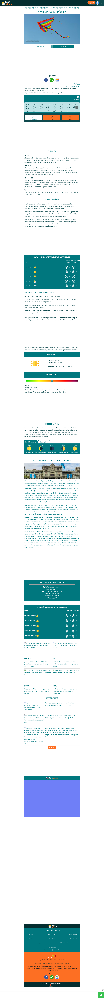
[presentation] (76, 107)
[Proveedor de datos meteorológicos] (52, 985)
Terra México (73, 935)
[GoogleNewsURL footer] (57, 977)
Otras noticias (64, 943)
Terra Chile (30, 935)
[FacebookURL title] (46, 80)
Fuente (73, 86)
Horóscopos (73, 939)
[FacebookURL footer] (46, 977)
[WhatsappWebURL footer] (52, 977)
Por (77, 84)
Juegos (40, 943)
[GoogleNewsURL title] (57, 80)
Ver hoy (63, 47)
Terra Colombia (52, 935)
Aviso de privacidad (47, 963)
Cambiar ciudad (41, 47)
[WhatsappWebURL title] (52, 80)
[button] (10, 62)
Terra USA (52, 939)
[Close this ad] (102, 991)
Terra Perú (30, 939)
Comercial (48, 950)
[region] (52, 61)
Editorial (56, 950)
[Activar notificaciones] (94, 995)
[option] (33, 118)
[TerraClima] (97, 3)
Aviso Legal (38, 963)
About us (66, 963)
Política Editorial (58, 963)
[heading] (52, 747)
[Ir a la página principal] (7, 3)
